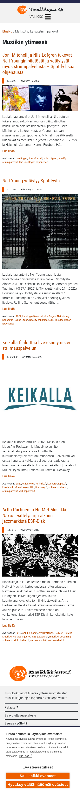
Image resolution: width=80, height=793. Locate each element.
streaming (65, 636)
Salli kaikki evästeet (38, 776)
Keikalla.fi (41, 483)
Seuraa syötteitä (16, 723)
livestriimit (8, 487)
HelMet (59, 632)
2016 (18, 632)
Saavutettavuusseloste (20, 715)
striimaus (7, 640)
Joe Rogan (21, 158)
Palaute (10, 707)
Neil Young (63, 316)
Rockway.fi (41, 487)
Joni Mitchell (36, 158)
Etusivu (7, 31)
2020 (18, 483)
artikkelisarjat (29, 632)
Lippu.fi (62, 483)
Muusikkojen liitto (24, 487)
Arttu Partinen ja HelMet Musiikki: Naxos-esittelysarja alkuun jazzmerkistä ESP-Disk (34, 515)
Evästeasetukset (38, 767)
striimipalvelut (10, 162)
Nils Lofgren (50, 158)
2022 (18, 316)
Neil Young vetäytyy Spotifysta (31, 181)
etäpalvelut (28, 483)
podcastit (7, 319)
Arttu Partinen (45, 632)
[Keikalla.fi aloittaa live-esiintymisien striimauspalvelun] (40, 398)
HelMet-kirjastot (21, 636)
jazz (34, 636)
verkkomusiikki (38, 640)
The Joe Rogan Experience (33, 162)
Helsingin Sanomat (32, 316)
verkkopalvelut (27, 491)
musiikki (54, 636)
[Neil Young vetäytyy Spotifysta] (40, 230)
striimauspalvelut (57, 487)
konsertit (52, 483)
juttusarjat (42, 636)
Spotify (62, 158)
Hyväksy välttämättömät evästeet (38, 784)
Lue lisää (8, 151)
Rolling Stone (21, 319)
